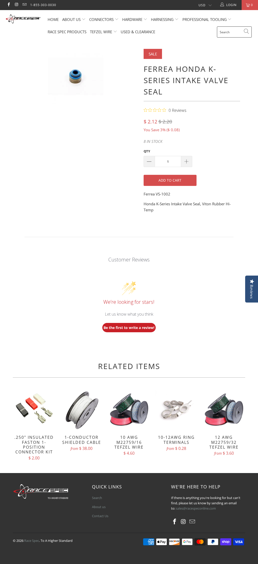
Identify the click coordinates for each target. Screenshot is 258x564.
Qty (147, 151)
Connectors (101, 19)
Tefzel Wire (101, 31)
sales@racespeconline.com (196, 508)
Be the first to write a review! (129, 327)
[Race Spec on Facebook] (8, 5)
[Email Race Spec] (24, 5)
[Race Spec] (23, 19)
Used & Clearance (138, 31)
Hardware (132, 19)
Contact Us (100, 516)
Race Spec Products (67, 31)
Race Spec (31, 540)
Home (53, 19)
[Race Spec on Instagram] (16, 5)
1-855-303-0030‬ (43, 5)
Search (97, 497)
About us (72, 19)
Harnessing (162, 19)
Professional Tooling (205, 19)
